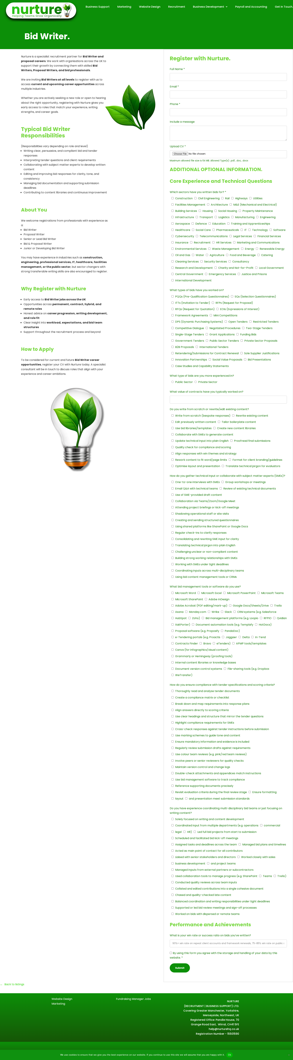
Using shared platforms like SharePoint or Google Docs (211, 526)
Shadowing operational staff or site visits (202, 514)
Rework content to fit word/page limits (201, 460)
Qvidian (282, 618)
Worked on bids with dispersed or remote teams (207, 914)
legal (178, 832)
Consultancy (240, 262)
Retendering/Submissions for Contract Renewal (207, 353)
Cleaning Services (187, 262)
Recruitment (176, 7)
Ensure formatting (264, 792)
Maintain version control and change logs (202, 767)
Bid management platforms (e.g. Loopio (232, 618)
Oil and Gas (182, 255)
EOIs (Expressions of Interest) (239, 309)
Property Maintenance (257, 211)
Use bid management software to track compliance (210, 780)
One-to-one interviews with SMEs (197, 482)
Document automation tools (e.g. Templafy (224, 625)
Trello (278, 606)
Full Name (177, 69)
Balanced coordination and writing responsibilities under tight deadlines (222, 901)
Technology (260, 230)
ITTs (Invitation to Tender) (192, 303)
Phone (175, 104)
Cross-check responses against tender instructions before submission (222, 729)
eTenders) (224, 643)
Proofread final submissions (252, 441)
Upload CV (178, 146)
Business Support (98, 7)
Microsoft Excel (211, 593)
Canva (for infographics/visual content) (201, 650)
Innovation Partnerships (191, 360)
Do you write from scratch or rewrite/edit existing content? (209, 409)
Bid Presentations (259, 360)
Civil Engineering (209, 198)
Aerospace (182, 224)
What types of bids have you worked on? (197, 290)
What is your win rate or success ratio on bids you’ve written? (210, 935)
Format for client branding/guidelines (257, 460)
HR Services (223, 242)
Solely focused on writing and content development (209, 819)
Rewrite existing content (252, 416)
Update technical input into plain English (202, 441)
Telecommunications (214, 236)
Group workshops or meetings (245, 482)
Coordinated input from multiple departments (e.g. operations (216, 825)
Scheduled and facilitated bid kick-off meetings (206, 838)
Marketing (124, 7)
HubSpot (181, 618)
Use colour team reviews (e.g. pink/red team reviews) (211, 754)
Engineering (268, 217)
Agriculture (217, 255)
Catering (267, 255)
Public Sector (184, 382)
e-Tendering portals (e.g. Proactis (197, 637)
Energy (249, 249)
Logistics (224, 217)
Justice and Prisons (254, 274)
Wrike (215, 612)
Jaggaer (231, 637)
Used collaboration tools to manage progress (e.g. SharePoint (216, 876)
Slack (228, 612)
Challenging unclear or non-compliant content (206, 552)
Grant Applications (222, 334)
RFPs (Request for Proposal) (234, 303)
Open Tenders (238, 322)
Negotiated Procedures (224, 328)
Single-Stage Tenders (189, 334)
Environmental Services (191, 249)
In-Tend (260, 637)
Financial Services (269, 236)
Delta (246, 637)
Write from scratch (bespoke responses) (202, 416)
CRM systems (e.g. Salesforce (256, 612)
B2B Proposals (184, 347)
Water (200, 255)
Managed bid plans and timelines (264, 844)
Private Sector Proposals (260, 341)
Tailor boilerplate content (239, 422)
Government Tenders (189, 341)
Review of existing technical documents (249, 488)
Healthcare (182, 230)
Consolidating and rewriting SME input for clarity (207, 539)
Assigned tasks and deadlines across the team (206, 844)
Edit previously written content (195, 422)
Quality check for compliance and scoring (203, 447)
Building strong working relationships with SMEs (206, 558)
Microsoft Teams (272, 593)
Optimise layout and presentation (197, 466)
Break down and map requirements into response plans (212, 704)
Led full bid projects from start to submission (227, 832)
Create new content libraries (236, 428)
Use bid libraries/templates (193, 428)
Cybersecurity (184, 236)
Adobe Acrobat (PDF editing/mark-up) (201, 606)
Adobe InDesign (219, 599)
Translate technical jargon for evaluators (253, 466)
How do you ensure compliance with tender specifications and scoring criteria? (222, 685)
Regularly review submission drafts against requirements (212, 748)
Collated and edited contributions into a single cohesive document (219, 889)
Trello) (281, 876)
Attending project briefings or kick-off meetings (207, 507)
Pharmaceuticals (227, 230)
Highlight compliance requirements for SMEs (204, 723)
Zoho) (196, 618)
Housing (207, 211)
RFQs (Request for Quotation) (195, 309)
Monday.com (197, 612)
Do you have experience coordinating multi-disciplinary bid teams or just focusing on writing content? (226, 810)
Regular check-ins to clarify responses (201, 533)
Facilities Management (190, 205)
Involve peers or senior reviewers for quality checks (209, 761)
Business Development (208, 7)
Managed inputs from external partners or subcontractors (214, 870)
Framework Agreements (191, 315)
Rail (227, 198)
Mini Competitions (225, 315)
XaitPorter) (182, 625)
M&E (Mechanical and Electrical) (255, 205)
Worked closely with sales (258, 857)
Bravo (207, 643)
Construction (184, 198)
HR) (189, 832)
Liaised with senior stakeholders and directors (205, 857)
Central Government (189, 274)
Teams (267, 876)
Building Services (186, 211)
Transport (206, 217)
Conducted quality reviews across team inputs (206, 882)
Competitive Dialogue (189, 328)
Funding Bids (248, 334)
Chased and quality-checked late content (203, 895)
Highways (241, 198)
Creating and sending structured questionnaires (207, 520)
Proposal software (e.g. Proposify (197, 631)
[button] (210, 6)
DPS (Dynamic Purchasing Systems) (199, 322)
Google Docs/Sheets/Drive (251, 606)
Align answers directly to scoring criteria (202, 710)
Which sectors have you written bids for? (198, 192)
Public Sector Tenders (224, 341)
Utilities (257, 198)
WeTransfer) (183, 675)
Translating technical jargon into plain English (205, 545)
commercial (272, 825)
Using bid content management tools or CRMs (206, 577)
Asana (179, 612)
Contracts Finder (186, 643)
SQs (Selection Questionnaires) (255, 297)
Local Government (271, 268)
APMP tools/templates (251, 643)
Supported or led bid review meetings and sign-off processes (216, 908)
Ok (229, 1054)
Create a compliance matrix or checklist (202, 697)
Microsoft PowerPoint (241, 593)
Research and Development (194, 268)
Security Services (215, 262)
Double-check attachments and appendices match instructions (218, 773)
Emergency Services (222, 274)
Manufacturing (245, 217)
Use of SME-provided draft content (198, 495)
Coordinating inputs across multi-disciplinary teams (209, 571)
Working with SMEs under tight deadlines (202, 564)
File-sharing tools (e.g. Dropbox (248, 669)
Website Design (149, 7)
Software (279, 230)
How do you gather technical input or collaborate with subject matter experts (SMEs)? (227, 476)
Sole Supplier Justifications (261, 353)
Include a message (182, 122)
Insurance (181, 242)
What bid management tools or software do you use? (205, 587)
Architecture (219, 205)
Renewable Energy (272, 249)
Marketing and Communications (258, 242)
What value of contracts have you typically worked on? (206, 392)
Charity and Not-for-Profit (235, 268)
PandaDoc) (232, 631)
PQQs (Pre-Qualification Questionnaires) (202, 297)
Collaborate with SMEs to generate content (204, 434)
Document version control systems (198, 669)
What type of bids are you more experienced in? (202, 376)
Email (174, 87)
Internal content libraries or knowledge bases (205, 662)
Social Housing (227, 211)
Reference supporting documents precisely (204, 786)
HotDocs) (265, 625)
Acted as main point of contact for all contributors (209, 851)
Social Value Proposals (227, 360)
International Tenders (213, 347)
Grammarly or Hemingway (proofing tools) (203, 656)
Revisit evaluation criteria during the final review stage (211, 792)
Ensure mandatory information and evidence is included (212, 742)
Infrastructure (184, 217)
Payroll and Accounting (251, 7)
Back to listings (14, 984)
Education (219, 224)
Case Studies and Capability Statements (202, 366)
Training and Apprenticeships (250, 224)
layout (179, 799)
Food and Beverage (243, 255)
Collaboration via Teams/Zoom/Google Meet (205, 501)
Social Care (203, 230)
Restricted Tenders (266, 322)
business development (190, 863)
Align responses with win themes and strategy (206, 453)
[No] (288, 1055)
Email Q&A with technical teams (196, 488)
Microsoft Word (185, 593)
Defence (201, 224)
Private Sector (207, 382)
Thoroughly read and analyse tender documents (207, 691)
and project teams (223, 863)
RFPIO (267, 618)
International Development (193, 280)
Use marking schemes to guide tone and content (207, 735)
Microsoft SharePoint (189, 599)
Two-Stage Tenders (259, 328)
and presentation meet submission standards (219, 799)
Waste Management (225, 249)
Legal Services (242, 236)
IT (245, 230)
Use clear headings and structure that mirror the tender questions (219, 716)
